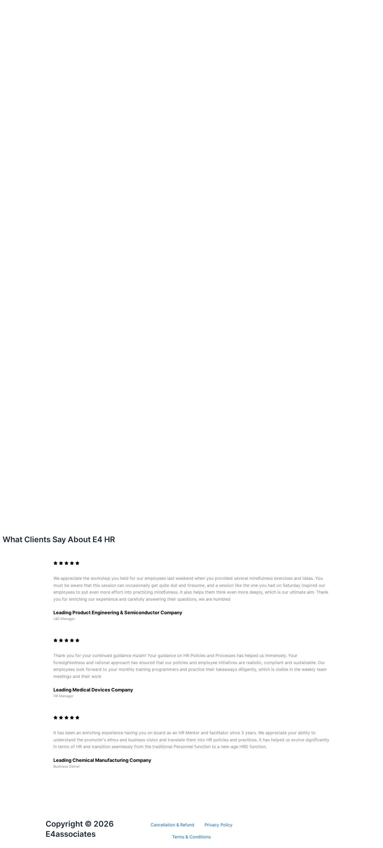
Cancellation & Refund (172, 824)
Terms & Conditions (191, 836)
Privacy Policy (218, 824)
